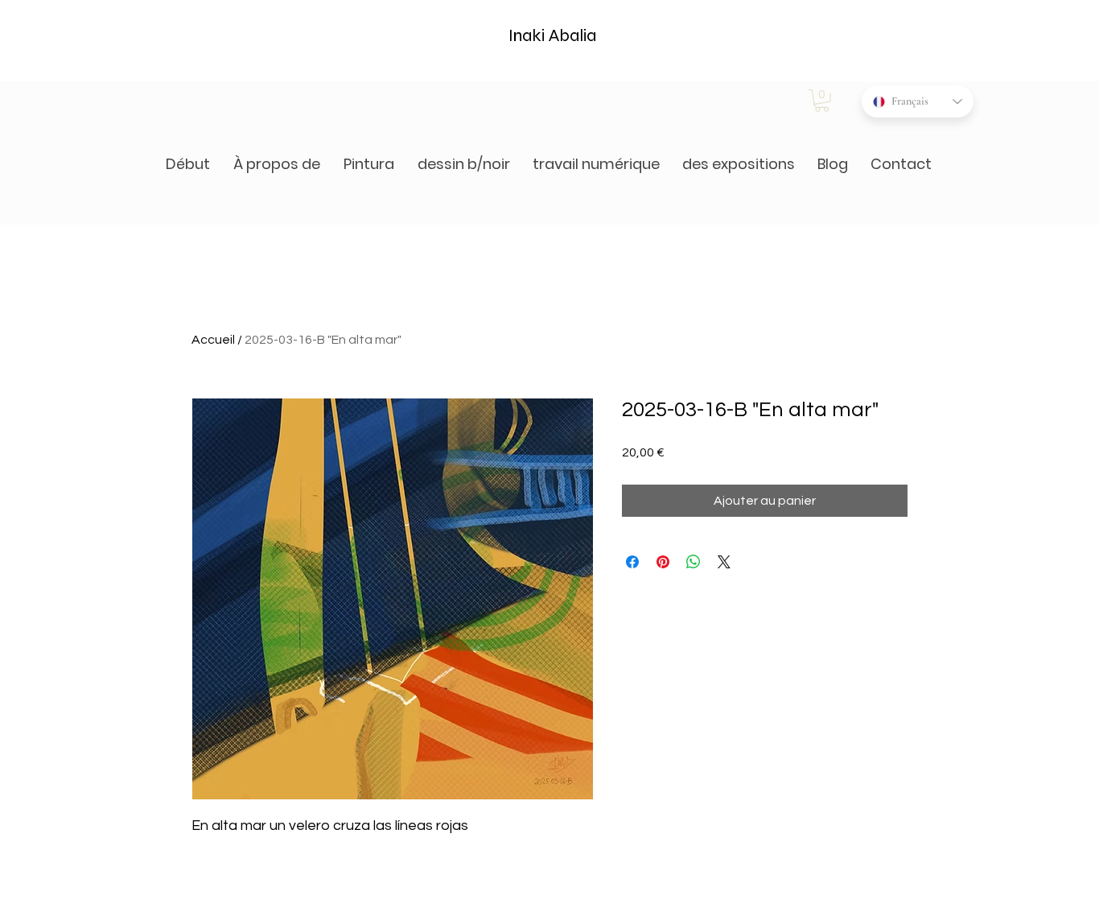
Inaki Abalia (552, 35)
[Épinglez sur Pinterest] (663, 562)
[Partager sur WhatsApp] (693, 562)
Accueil (213, 339)
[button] (822, 100)
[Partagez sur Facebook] (632, 562)
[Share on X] (724, 562)
